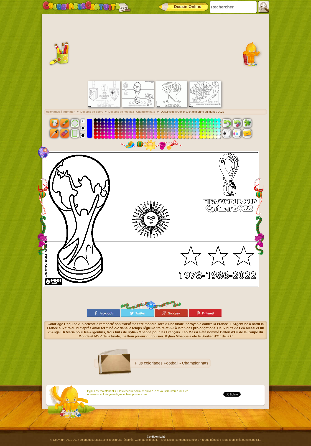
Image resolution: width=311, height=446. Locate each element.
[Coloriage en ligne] (87, 7)
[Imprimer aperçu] (226, 133)
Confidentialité (156, 436)
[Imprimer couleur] (237, 133)
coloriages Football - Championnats (176, 363)
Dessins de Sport (91, 111)
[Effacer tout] (237, 123)
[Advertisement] (155, 47)
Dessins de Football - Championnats (131, 111)
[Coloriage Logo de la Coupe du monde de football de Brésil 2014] (171, 106)
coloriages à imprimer (60, 111)
